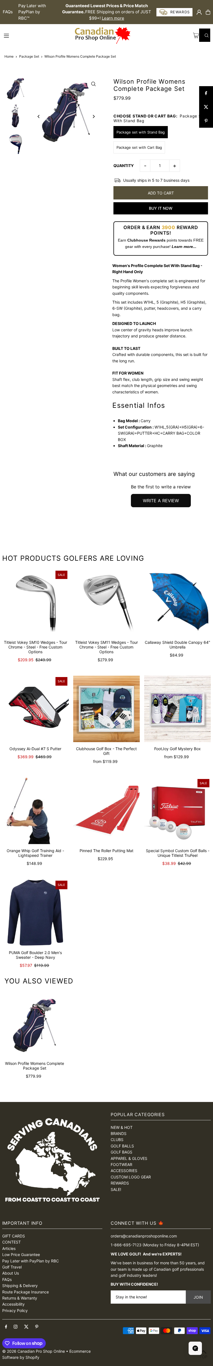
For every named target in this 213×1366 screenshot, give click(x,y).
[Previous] (39, 116)
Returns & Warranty (19, 1298)
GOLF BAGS (121, 1152)
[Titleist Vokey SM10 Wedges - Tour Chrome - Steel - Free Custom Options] (35, 602)
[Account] (199, 12)
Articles (9, 1248)
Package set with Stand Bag (140, 132)
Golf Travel (12, 1267)
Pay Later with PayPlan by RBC (30, 1261)
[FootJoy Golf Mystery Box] (177, 709)
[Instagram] (15, 1327)
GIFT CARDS (13, 1236)
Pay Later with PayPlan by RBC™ (32, 12)
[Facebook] (6, 1327)
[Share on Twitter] (206, 107)
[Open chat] (195, 1348)
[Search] (204, 35)
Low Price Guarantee (21, 1254)
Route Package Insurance (25, 1292)
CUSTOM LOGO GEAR (131, 1177)
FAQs (8, 11)
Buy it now (161, 208)
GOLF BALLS (122, 1146)
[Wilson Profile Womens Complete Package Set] (34, 1024)
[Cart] (208, 12)
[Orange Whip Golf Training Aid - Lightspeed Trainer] (35, 811)
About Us (10, 1273)
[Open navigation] (38, 35)
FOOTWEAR (121, 1164)
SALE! (116, 1189)
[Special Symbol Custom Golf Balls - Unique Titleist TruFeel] (177, 811)
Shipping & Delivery (20, 1285)
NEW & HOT (122, 1127)
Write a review (161, 500)
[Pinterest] (36, 1327)
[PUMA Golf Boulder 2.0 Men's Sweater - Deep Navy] (35, 912)
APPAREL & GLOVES (129, 1158)
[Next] (93, 116)
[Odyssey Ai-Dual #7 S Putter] (35, 709)
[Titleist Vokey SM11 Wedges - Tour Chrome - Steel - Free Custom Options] (106, 602)
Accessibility (13, 1304)
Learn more (113, 18)
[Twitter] (26, 1327)
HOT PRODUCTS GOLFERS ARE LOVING (73, 558)
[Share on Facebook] (206, 93)
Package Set (29, 56)
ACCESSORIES (124, 1170)
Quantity (123, 165)
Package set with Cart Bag (139, 147)
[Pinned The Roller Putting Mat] (106, 811)
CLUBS (117, 1139)
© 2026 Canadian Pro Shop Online (33, 1351)
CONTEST (11, 1242)
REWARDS (120, 1183)
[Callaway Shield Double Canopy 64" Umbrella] (177, 602)
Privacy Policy (15, 1310)
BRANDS (118, 1133)
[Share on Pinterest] (206, 121)
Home (9, 56)
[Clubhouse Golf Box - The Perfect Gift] (106, 709)
